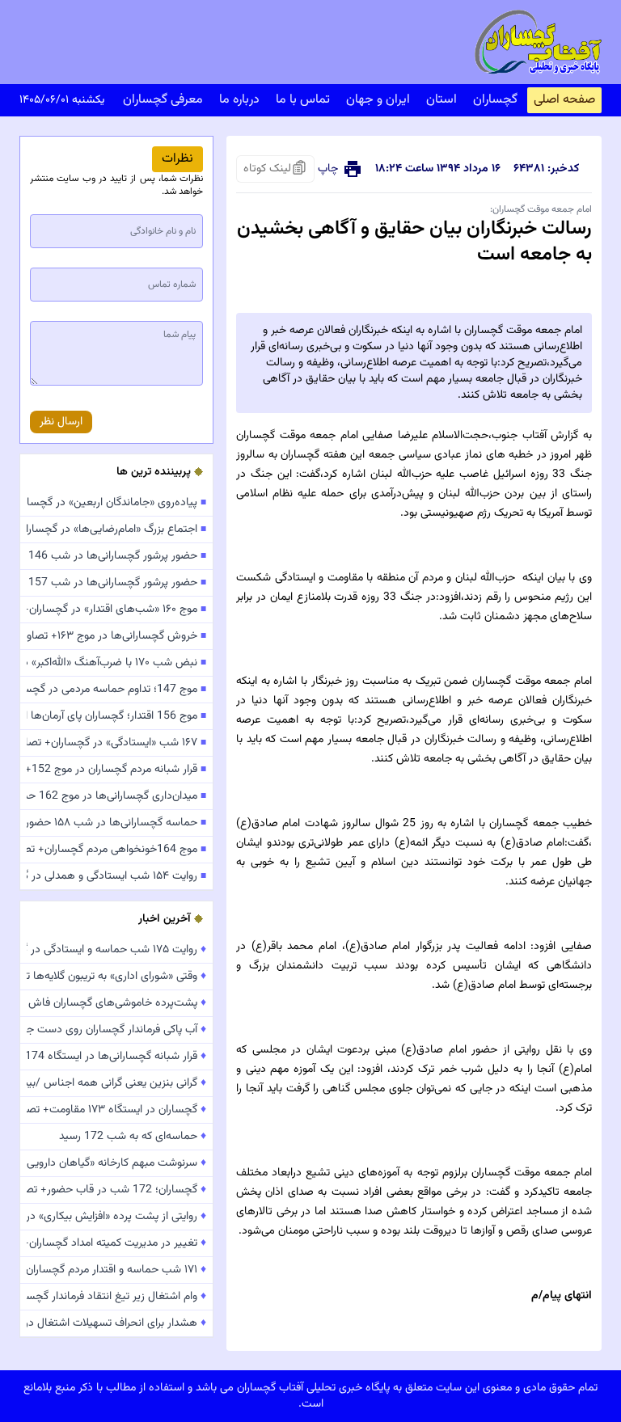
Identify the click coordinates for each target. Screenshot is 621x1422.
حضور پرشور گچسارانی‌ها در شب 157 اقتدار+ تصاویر (116, 583)
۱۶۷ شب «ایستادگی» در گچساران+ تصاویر (116, 743)
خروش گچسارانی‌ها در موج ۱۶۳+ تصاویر (116, 636)
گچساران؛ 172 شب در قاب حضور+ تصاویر (116, 1190)
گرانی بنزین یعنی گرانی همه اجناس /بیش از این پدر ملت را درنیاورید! (116, 1083)
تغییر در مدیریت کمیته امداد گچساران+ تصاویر (116, 1243)
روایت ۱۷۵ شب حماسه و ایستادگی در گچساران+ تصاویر (116, 950)
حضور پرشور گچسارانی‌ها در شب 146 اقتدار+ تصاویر (116, 556)
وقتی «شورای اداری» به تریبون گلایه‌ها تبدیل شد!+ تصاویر (116, 976)
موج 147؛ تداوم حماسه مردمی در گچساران (116, 689)
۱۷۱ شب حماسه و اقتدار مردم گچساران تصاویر (116, 1270)
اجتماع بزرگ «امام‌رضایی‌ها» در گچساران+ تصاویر (116, 529)
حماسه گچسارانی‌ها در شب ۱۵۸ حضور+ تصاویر (116, 823)
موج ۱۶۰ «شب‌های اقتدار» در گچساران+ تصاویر (116, 609)
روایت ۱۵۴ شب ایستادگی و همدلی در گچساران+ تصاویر (116, 876)
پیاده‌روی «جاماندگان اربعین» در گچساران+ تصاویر (116, 503)
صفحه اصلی (564, 100)
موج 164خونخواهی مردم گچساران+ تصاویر (116, 850)
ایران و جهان (378, 100)
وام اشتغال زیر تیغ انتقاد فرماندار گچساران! (116, 1297)
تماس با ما (303, 100)
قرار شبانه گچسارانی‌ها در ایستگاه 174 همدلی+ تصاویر (116, 1057)
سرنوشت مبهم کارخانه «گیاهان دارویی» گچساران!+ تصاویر (116, 1163)
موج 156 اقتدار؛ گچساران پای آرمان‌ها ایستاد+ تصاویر (116, 716)
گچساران (495, 100)
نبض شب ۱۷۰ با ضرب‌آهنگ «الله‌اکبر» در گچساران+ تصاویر (116, 663)
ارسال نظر (61, 422)
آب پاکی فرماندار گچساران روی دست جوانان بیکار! (116, 1030)
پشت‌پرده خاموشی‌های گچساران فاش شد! (116, 1003)
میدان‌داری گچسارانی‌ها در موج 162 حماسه (116, 796)
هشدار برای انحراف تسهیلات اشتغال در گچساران (116, 1323)
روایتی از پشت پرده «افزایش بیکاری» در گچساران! (116, 1217)
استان (441, 100)
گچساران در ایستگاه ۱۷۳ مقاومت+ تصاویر (116, 1110)
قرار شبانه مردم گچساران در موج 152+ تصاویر (116, 770)
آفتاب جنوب (521, 436)
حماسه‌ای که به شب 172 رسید (132, 1137)
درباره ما (239, 100)
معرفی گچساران (163, 100)
